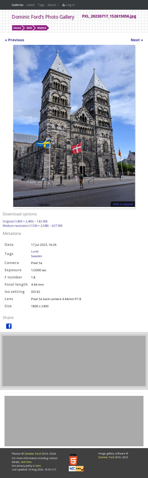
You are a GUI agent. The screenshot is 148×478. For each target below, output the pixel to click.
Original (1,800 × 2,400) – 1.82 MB (25, 221)
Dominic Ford (33, 453)
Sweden (36, 256)
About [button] (51, 5)
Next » (137, 39)
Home (17, 28)
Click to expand (123, 204)
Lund (34, 251)
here (38, 465)
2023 (29, 28)
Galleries (17, 5)
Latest (30, 5)
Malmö (41, 28)
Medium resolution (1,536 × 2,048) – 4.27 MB (32, 226)
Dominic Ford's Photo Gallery (43, 16)
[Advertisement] (74, 361)
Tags (41, 5)
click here (26, 462)
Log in (70, 5)
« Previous (14, 39)
